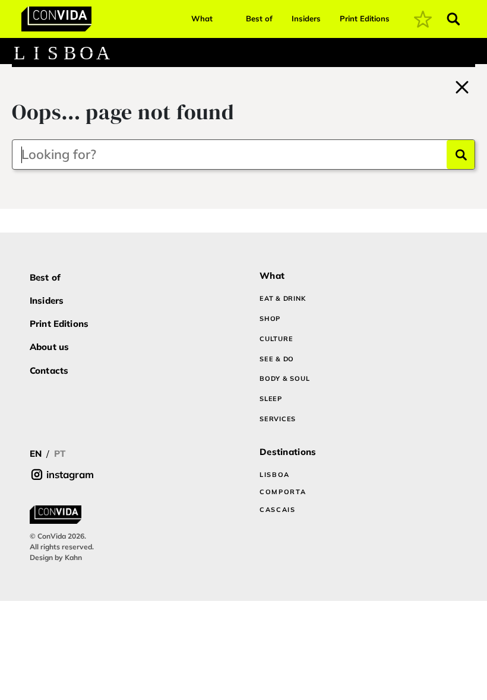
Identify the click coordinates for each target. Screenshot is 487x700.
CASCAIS (278, 509)
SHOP (270, 318)
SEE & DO (277, 359)
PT (59, 453)
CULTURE (276, 339)
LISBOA (275, 474)
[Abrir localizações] (468, 53)
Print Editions (365, 18)
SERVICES (278, 419)
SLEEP (271, 398)
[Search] (461, 154)
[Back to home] (462, 85)
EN (36, 453)
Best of (259, 18)
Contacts (49, 370)
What (202, 18)
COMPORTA (283, 492)
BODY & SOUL (284, 378)
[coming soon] (422, 18)
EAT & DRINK (282, 298)
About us (49, 346)
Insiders (306, 18)
